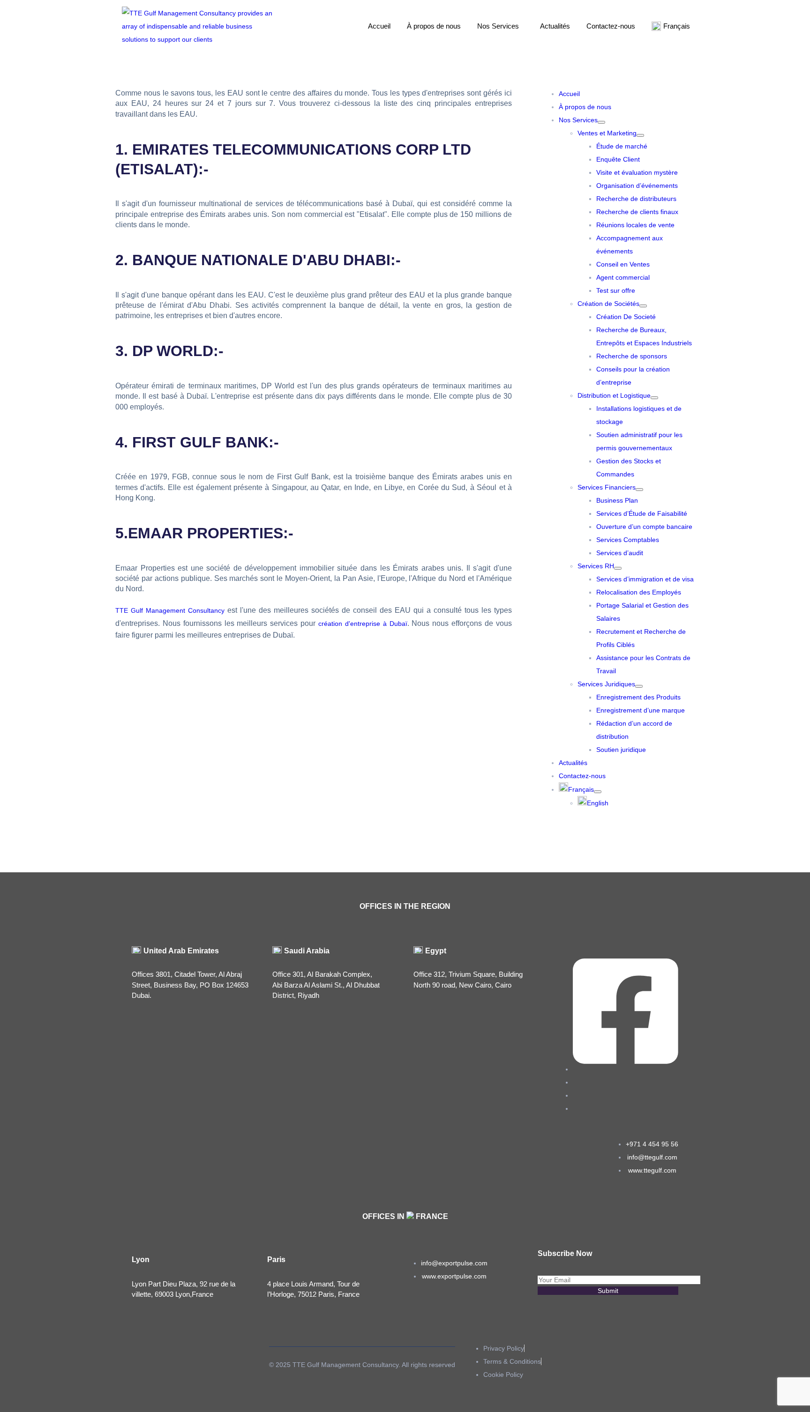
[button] (500, 26)
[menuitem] (580, 789)
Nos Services (498, 26)
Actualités (555, 26)
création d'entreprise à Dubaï (362, 623)
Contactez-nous (610, 26)
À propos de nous (434, 26)
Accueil (379, 26)
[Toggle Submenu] (601, 122)
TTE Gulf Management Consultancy (170, 610)
